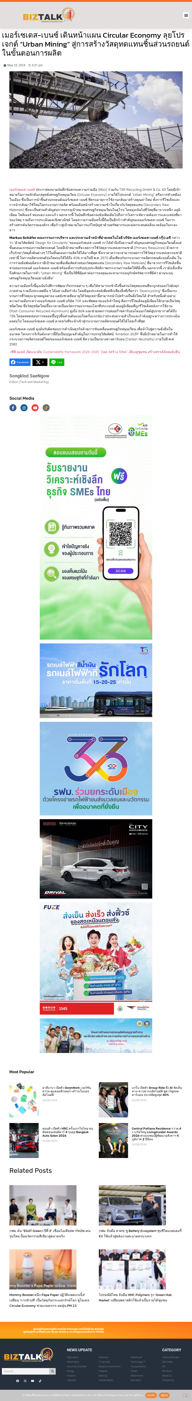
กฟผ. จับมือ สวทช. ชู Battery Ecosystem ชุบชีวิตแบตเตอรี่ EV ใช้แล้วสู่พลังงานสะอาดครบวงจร (140, 1233)
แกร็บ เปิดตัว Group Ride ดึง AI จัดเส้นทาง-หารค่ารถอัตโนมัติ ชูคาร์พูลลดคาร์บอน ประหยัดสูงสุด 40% (157, 1091)
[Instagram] (24, 407)
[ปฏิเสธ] (186, 1395)
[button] (186, 15)
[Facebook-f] (12, 407)
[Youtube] (35, 407)
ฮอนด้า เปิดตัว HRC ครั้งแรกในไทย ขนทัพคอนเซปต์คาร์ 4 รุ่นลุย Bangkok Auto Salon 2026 (67, 1132)
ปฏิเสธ (164, 1395)
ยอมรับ (151, 1395)
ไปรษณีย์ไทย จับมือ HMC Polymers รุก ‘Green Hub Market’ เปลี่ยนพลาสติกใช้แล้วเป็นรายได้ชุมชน (135, 1297)
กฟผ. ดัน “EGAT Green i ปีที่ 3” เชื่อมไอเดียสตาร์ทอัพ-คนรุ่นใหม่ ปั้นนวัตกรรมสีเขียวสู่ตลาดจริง (49, 1233)
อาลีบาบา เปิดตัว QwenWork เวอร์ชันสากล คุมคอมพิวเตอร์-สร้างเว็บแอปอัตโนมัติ (66, 1091)
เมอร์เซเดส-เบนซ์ (22, 190)
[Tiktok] (46, 407)
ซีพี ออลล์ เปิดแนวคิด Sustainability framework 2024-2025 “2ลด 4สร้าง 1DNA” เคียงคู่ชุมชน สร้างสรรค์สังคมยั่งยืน (95, 352)
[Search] (52, 1371)
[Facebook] (17, 1381)
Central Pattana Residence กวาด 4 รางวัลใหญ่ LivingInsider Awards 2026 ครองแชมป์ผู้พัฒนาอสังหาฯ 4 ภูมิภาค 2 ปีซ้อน (156, 1134)
